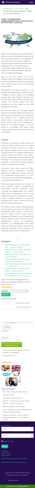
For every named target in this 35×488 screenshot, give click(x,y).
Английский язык (8, 8)
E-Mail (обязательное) (24, 307)
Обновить (5, 331)
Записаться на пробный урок (17, 486)
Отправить (5, 337)
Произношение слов (9, 355)
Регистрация (5, 451)
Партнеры (10, 480)
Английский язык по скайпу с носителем (13, 462)
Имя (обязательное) (23, 303)
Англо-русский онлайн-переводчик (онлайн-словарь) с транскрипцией (16, 351)
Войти (5, 446)
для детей (14, 458)
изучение (8, 458)
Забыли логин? (5, 453)
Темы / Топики (19, 8)
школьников (23, 458)
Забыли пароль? (6, 455)
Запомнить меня (8, 441)
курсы (3, 458)
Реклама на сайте (15, 480)
